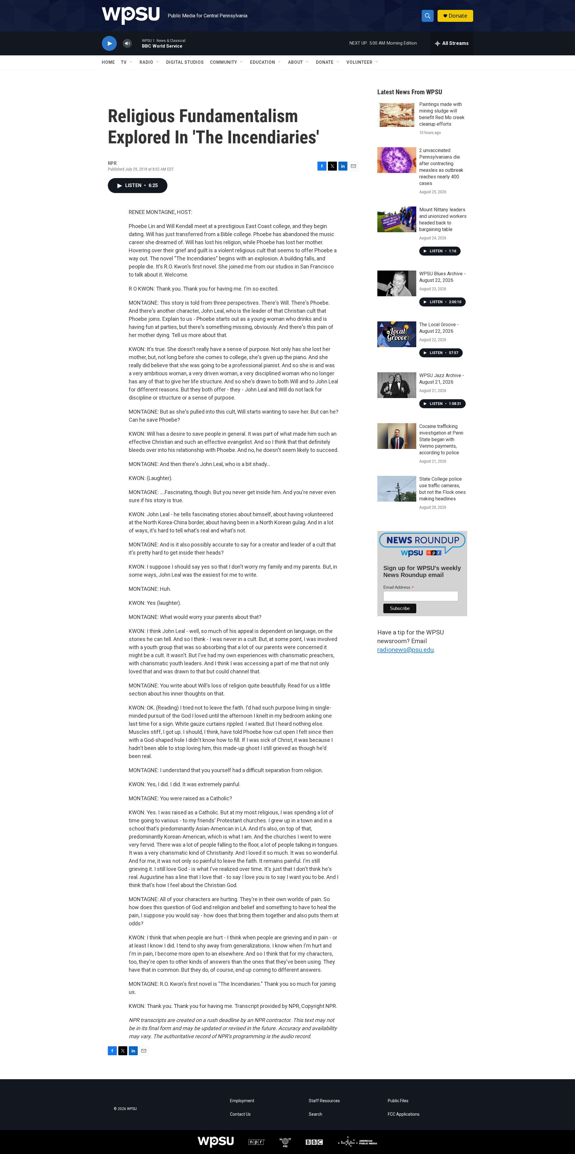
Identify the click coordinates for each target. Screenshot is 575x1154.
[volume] (127, 43)
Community (223, 62)
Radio (146, 62)
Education (262, 62)
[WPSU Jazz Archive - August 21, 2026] (396, 385)
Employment (242, 1101)
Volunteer (359, 62)
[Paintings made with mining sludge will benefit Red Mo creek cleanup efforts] (396, 114)
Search (315, 1114)
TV (124, 62)
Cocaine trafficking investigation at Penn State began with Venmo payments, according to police (441, 439)
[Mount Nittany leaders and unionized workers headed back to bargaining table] (396, 219)
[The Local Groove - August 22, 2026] (396, 334)
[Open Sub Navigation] (131, 62)
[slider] (137, 43)
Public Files (398, 1101)
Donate (458, 16)
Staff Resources (324, 1101)
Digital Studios (185, 62)
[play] (109, 43)
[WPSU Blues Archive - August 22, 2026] (396, 283)
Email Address (398, 587)
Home (108, 62)
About (295, 62)
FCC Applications (404, 1114)
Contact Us (240, 1114)
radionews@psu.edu (405, 649)
